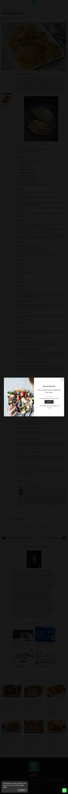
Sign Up (49, 401)
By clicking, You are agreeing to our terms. (50, 406)
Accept (21, 790)
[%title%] (62, 379)
